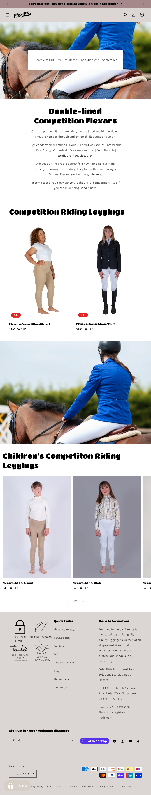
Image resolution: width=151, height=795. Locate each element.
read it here (88, 188)
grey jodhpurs (79, 183)
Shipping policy (107, 786)
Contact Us (60, 687)
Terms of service (88, 786)
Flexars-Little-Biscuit (18, 583)
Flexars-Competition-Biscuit (29, 324)
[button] (8, 15)
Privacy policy (70, 786)
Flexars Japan (62, 679)
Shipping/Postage (64, 629)
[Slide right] (84, 601)
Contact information (128, 786)
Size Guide (60, 646)
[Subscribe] (71, 740)
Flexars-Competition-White (95, 324)
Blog (56, 671)
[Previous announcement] (7, 4)
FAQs (57, 654)
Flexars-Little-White (87, 583)
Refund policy (62, 637)
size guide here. (91, 174)
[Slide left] (67, 601)
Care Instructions (64, 662)
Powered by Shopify (33, 786)
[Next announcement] (144, 4)
